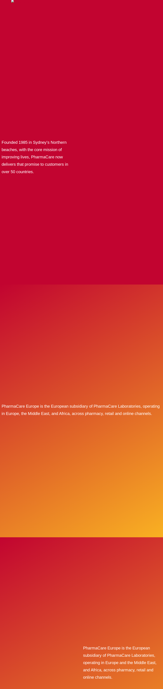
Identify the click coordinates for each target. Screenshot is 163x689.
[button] (108, 15)
